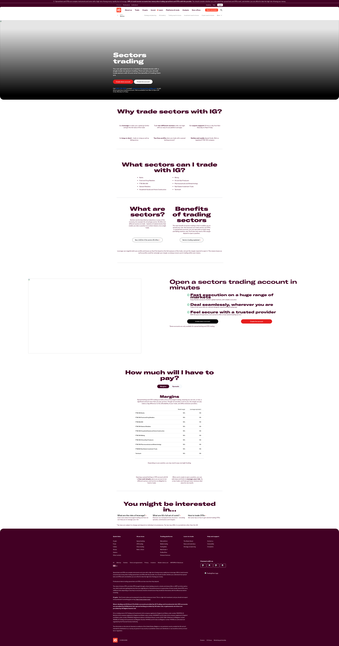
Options (115, 552)
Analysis (185, 10)
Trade (137, 10)
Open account (212, 10)
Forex (114, 544)
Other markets (117, 555)
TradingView (163, 547)
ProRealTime (163, 552)
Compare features (165, 555)
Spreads (175, 386)
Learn (161, 10)
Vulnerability (210, 544)
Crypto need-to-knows (208, 15)
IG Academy (162, 15)
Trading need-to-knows (175, 15)
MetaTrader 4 (163, 549)
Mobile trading (164, 544)
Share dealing (140, 547)
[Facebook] (203, 565)
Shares (115, 549)
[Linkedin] (223, 565)
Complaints (210, 547)
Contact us (210, 541)
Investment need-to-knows (191, 15)
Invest (153, 10)
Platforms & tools (172, 10)
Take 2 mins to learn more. (143, 599)
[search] (221, 10)
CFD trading (140, 544)
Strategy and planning (150, 15)
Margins (163, 386)
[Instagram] (210, 565)
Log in (220, 5)
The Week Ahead (188, 541)
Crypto (145, 10)
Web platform (164, 541)
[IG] (119, 10)
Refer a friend (140, 549)
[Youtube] (216, 565)
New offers (196, 10)
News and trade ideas (189, 544)
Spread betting (141, 541)
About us (128, 10)
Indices (115, 547)
